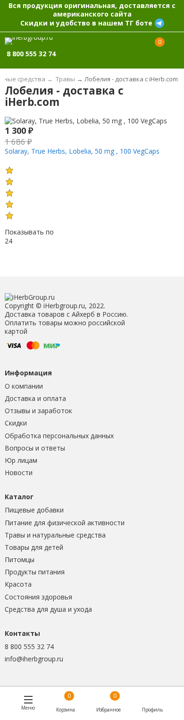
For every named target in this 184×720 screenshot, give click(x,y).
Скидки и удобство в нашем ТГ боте (86, 22)
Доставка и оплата (35, 398)
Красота (18, 584)
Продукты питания (35, 571)
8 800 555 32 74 (29, 646)
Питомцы (19, 559)
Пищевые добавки (34, 509)
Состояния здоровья (38, 596)
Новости (19, 472)
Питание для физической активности (65, 522)
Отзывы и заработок (38, 410)
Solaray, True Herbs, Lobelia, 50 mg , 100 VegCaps (82, 151)
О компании (24, 386)
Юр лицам (21, 460)
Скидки (16, 422)
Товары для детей (34, 547)
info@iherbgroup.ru (34, 658)
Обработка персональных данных (59, 435)
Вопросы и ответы (35, 447)
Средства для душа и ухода (48, 609)
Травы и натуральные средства (55, 534)
